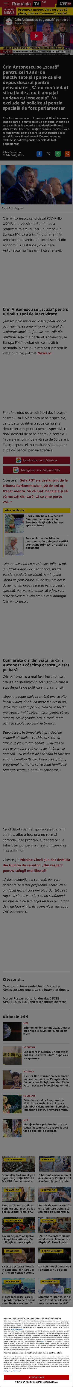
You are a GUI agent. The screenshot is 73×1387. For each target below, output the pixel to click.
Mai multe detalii (16, 1329)
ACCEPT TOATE (36, 1377)
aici (42, 1341)
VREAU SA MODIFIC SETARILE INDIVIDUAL (36, 1381)
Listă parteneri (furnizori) (12, 1371)
